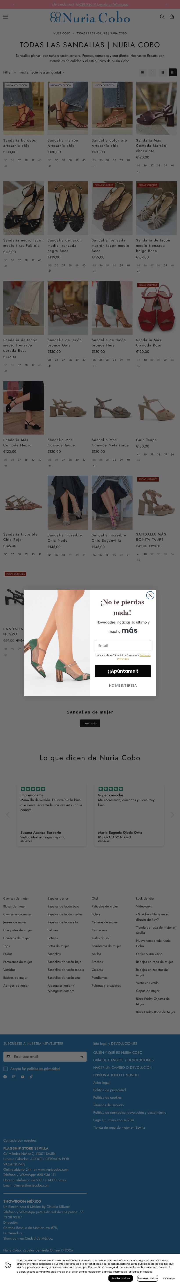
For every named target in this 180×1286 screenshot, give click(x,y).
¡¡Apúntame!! (123, 671)
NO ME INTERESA (123, 685)
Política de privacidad (140, 1271)
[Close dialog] (150, 595)
